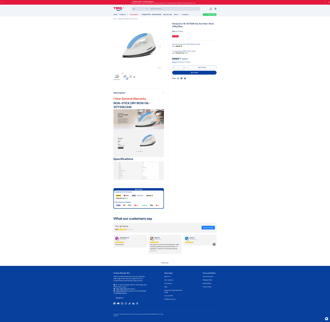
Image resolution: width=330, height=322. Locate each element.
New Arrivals (167, 14)
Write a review (208, 228)
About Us (167, 276)
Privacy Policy (207, 287)
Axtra (176, 14)
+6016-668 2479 (121, 291)
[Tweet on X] (178, 78)
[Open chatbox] (326, 319)
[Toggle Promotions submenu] (139, 14)
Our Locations (168, 280)
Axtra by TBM (168, 296)
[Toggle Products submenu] (127, 14)
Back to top (165, 263)
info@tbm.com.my (121, 293)
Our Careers (168, 283)
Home (115, 14)
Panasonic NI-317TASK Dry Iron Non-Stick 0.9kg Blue (128, 19)
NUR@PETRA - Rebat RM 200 (151, 14)
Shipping (174, 62)
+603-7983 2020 (121, 289)
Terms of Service (208, 276)
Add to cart (202, 67)
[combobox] (166, 9)
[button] (215, 9)
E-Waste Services (169, 299)
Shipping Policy (207, 280)
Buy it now (194, 72)
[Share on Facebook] (181, 78)
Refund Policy (207, 283)
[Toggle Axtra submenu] (179, 14)
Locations (185, 14)
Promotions (134, 14)
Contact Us (119, 298)
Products (122, 14)
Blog (165, 287)
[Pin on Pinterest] (185, 78)
